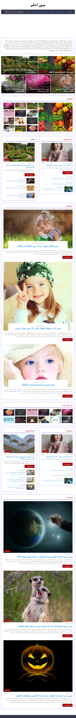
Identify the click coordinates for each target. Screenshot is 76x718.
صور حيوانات (52, 11)
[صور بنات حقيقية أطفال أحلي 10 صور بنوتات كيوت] (38, 296)
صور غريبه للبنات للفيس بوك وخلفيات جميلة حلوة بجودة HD (45, 556)
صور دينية (63, 11)
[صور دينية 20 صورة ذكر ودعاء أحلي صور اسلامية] (38, 84)
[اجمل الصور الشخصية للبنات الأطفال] (38, 365)
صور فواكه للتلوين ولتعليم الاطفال (61, 72)
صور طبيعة (40, 11)
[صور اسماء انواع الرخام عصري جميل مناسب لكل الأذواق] (30, 487)
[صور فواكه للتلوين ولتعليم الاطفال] (56, 65)
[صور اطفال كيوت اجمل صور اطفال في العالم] (63, 84)
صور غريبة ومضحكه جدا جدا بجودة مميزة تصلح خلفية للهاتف (45, 626)
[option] (38, 75)
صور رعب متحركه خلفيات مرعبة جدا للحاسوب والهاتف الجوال (44, 695)
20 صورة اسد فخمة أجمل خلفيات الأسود (15, 188)
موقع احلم (68, 11)
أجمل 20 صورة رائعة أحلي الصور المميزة (63, 184)
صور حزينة (45, 11)
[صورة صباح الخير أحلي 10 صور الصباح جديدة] (13, 84)
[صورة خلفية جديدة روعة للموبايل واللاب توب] (68, 189)
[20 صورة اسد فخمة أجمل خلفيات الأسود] (30, 188)
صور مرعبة (34, 11)
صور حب (58, 11)
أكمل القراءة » (67, 172)
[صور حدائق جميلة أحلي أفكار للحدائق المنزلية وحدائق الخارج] (19, 65)
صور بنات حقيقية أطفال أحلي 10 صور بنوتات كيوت (38, 328)
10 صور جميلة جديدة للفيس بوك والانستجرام (62, 178)
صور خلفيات (28, 11)
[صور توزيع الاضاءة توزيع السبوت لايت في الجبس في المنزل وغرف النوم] (30, 472)
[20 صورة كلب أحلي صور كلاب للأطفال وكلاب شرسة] (30, 181)
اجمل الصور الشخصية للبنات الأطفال (38, 384)
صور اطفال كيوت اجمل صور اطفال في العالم (38, 246)
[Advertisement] (38, 26)
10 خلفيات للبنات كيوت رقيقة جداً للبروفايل (59, 165)
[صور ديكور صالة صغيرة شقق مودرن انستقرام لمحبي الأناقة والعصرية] (30, 479)
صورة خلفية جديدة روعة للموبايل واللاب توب (52, 189)
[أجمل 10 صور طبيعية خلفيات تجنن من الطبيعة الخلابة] (30, 195)
